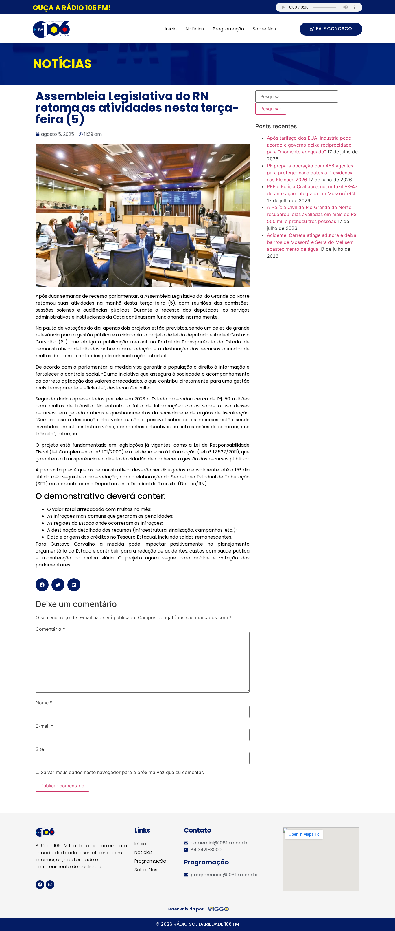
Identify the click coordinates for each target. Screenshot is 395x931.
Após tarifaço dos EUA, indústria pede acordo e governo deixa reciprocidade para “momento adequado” (309, 145)
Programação (228, 28)
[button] (42, 584)
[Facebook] (40, 884)
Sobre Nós (264, 28)
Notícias (194, 28)
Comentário (50, 629)
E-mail (44, 726)
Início (171, 28)
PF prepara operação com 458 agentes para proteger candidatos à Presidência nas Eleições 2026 (310, 172)
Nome (44, 702)
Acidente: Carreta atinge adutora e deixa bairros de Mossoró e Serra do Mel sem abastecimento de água (311, 242)
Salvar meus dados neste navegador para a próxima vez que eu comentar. (122, 772)
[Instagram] (50, 884)
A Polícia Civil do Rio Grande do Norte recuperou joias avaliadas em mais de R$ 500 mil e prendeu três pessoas (312, 214)
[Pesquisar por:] (296, 96)
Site (40, 749)
